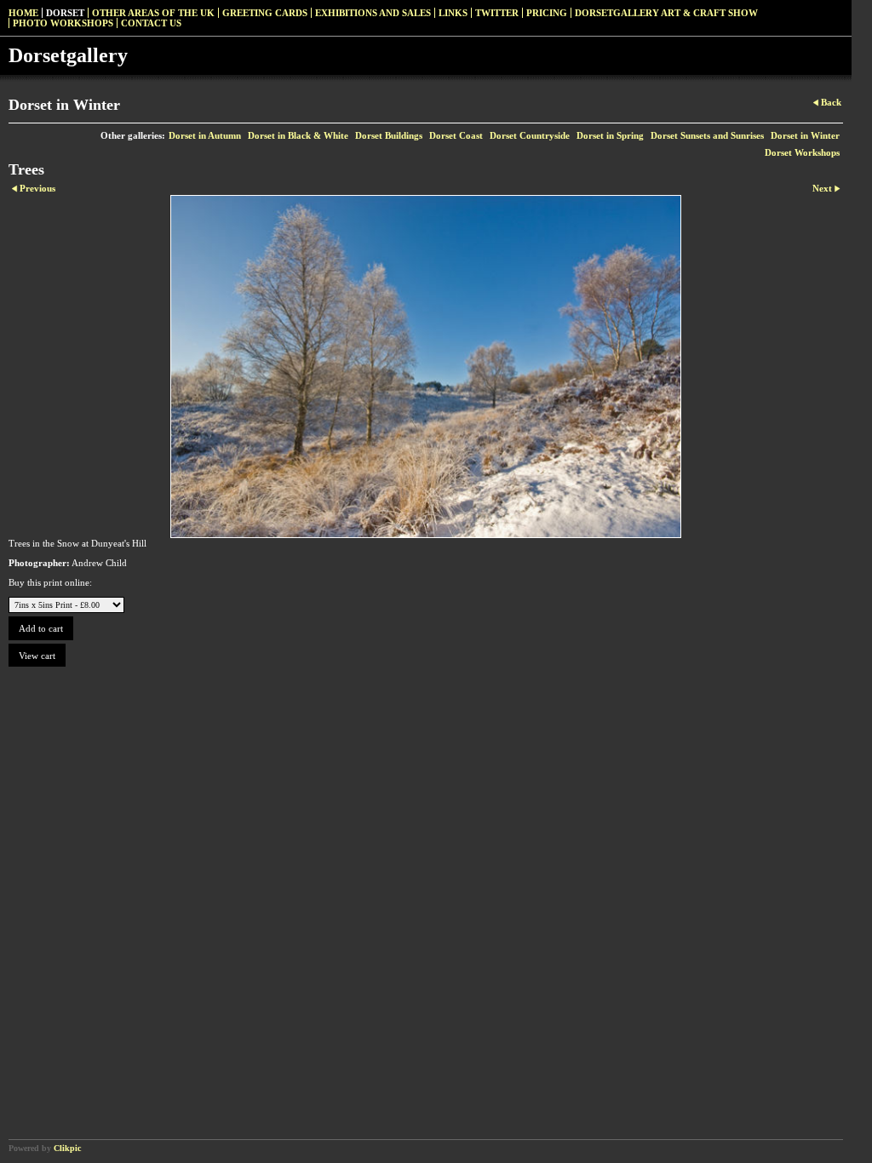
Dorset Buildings (388, 135)
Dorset (65, 13)
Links (453, 13)
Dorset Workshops (802, 152)
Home (23, 13)
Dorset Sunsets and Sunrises (707, 135)
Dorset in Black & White (298, 135)
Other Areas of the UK (153, 13)
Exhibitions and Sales (373, 13)
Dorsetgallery (68, 55)
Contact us (151, 23)
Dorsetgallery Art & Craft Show (666, 13)
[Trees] (426, 366)
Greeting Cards (264, 13)
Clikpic (67, 1148)
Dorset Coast (456, 135)
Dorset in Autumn (205, 135)
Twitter (497, 13)
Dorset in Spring (610, 135)
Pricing (546, 13)
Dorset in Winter (805, 135)
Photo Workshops (63, 23)
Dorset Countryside (530, 135)
